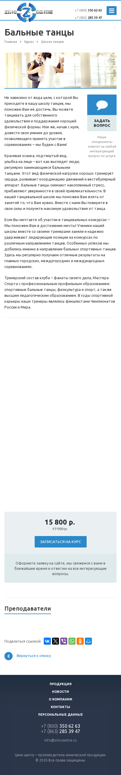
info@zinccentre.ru (60, 740)
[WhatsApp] (71, 641)
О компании (60, 699)
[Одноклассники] (80, 641)
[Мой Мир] (88, 641)
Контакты (60, 707)
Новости (60, 691)
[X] (55, 641)
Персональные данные (60, 714)
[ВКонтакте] (47, 641)
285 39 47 (88, 17)
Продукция (61, 684)
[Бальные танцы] (60, 55)
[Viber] (63, 641)
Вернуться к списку (34, 656)
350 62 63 (88, 10)
